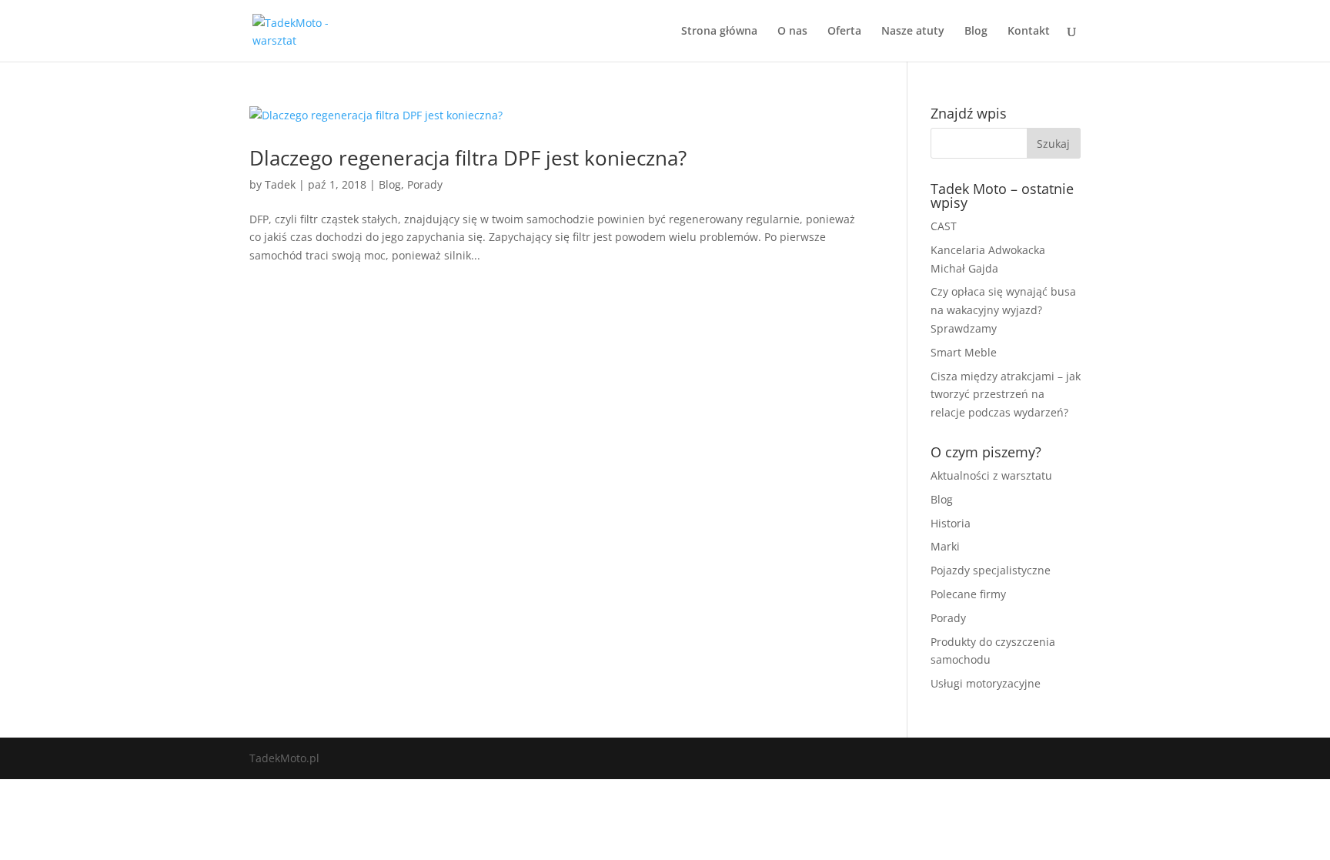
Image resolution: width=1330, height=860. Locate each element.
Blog (975, 31)
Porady (425, 184)
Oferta (844, 31)
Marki (945, 546)
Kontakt (1029, 31)
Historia (951, 523)
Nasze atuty (912, 31)
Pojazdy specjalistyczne (991, 570)
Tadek (280, 184)
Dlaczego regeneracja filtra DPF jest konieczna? (468, 158)
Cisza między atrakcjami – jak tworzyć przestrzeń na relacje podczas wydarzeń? (1006, 394)
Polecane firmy (968, 594)
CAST (944, 226)
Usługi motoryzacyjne (986, 683)
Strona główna (719, 31)
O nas (792, 31)
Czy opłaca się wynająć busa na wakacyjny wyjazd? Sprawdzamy (1003, 310)
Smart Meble (964, 352)
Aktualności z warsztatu (991, 475)
